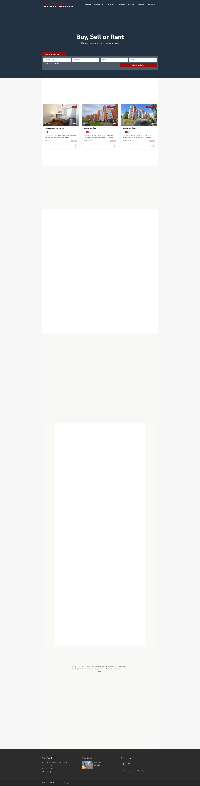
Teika (87, 124)
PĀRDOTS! (97, 762)
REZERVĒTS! (90, 128)
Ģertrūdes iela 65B (54, 128)
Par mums (110, 5)
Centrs (49, 124)
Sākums (88, 5)
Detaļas (74, 141)
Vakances (121, 5)
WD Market (140, 771)
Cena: (45, 64)
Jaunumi (131, 5)
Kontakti (141, 5)
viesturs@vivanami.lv (51, 772)
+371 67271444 (50, 766)
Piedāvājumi (98, 5)
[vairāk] (66, 138)
